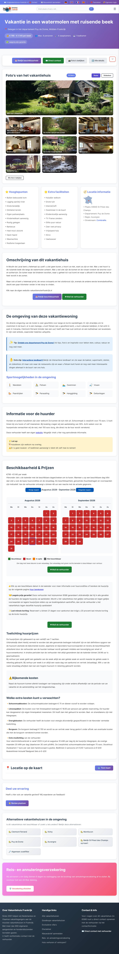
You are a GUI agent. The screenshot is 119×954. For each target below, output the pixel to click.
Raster (96, 75)
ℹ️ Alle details (98, 60)
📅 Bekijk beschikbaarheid (26, 60)
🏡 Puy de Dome (16, 842)
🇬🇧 (72, 2)
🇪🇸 (83, 2)
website (39, 432)
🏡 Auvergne (50, 842)
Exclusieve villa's (49, 925)
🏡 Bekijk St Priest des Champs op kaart (94, 841)
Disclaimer (46, 929)
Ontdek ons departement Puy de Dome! (36, 343)
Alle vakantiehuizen (50, 916)
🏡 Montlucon (87, 832)
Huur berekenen (37, 589)
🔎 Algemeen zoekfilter (19, 851)
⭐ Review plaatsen (17, 803)
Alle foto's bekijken (15, 178)
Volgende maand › (84, 490)
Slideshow (107, 75)
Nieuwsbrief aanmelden (52, 933)
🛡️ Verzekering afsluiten (20, 888)
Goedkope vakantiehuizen (53, 920)
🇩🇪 (66, 2)
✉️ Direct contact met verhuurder (96, 931)
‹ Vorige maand (33, 490)
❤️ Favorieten (96, 2)
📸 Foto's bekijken (76, 60)
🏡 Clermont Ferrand (18, 832)
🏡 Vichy (49, 832)
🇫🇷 (77, 2)
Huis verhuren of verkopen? (54, 942)
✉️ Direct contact (53, 60)
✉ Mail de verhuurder (74, 297)
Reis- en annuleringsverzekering (56, 938)
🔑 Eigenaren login (110, 2)
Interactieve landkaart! (32, 360)
